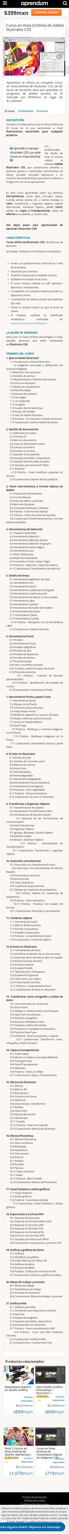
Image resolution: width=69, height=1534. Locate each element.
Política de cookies (34, 1500)
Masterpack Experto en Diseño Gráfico (18, 1388)
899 (23, 1412)
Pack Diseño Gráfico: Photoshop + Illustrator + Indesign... (49, 1391)
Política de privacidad (34, 1497)
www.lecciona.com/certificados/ (29, 323)
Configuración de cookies (34, 1504)
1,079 (21, 1473)
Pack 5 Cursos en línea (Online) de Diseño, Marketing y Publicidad (18, 1453)
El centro (42, 111)
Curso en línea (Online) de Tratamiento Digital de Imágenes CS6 (49, 1453)
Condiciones (25, 111)
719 (54, 1473)
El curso (10, 111)
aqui (3, 1518)
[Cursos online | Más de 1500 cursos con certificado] (34, 3)
